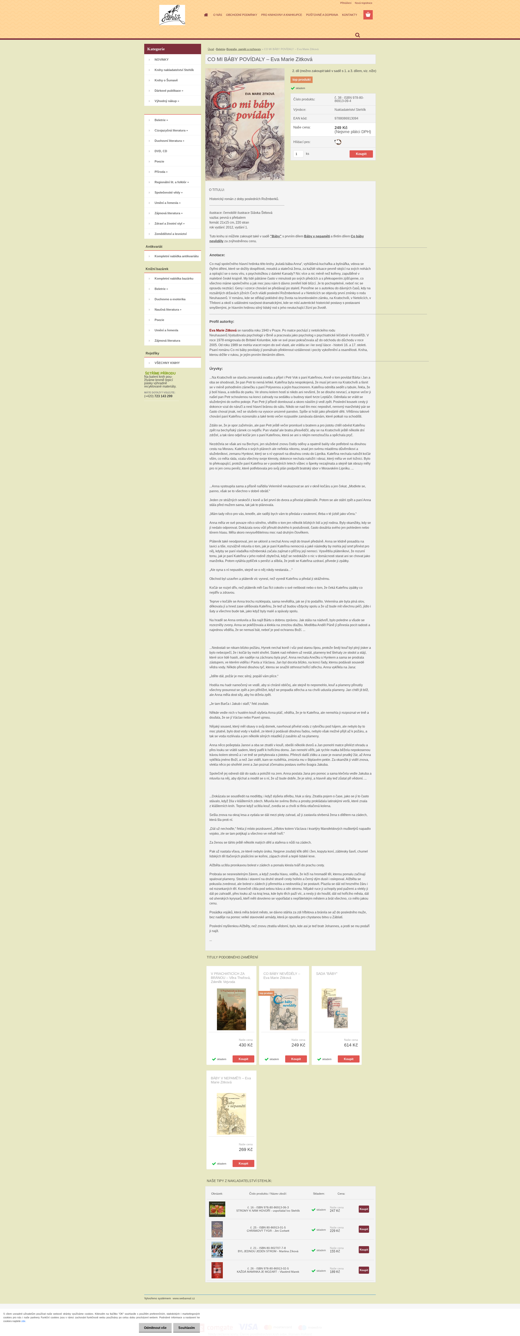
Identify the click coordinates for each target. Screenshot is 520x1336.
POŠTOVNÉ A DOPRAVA (322, 14)
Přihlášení (345, 3)
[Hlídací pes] (338, 140)
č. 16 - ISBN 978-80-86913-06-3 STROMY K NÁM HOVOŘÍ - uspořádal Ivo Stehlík (268, 1209)
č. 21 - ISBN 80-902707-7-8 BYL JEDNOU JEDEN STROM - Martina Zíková (268, 1249)
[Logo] (172, 15)
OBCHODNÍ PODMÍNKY (241, 14)
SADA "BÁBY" (326, 974)
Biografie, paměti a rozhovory (243, 49)
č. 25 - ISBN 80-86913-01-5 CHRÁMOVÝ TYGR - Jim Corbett (268, 1229)
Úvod (211, 49)
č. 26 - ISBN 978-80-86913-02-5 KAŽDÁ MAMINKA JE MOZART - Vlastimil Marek (268, 1270)
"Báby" (276, 236)
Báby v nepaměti (317, 236)
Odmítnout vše (155, 1328)
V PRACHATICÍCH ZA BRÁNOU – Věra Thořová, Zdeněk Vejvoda (231, 978)
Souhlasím (186, 1328)
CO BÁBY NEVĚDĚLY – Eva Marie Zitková (281, 976)
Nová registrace (363, 3)
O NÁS (217, 14)
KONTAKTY (349, 14)
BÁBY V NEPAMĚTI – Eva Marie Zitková (231, 1080)
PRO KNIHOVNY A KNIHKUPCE (281, 14)
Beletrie (220, 49)
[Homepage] (205, 14)
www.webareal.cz (184, 1298)
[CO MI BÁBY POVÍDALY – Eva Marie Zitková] (244, 70)
